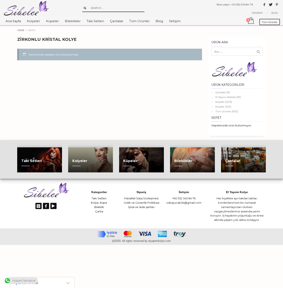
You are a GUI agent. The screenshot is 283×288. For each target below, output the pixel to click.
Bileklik (99, 207)
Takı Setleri (99, 198)
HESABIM (257, 12)
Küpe (103, 202)
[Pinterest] (277, 4)
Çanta (99, 211)
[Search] (258, 51)
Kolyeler (220, 101)
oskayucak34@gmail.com (183, 202)
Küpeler (220, 106)
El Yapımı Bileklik (225, 97)
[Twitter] (270, 4)
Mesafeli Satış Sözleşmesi (141, 198)
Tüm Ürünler (223, 111)
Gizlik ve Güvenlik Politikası (141, 202)
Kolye (95, 202)
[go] (85, 8)
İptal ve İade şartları (141, 207)
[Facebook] (264, 4)
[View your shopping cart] (250, 21)
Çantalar (220, 92)
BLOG (274, 12)
